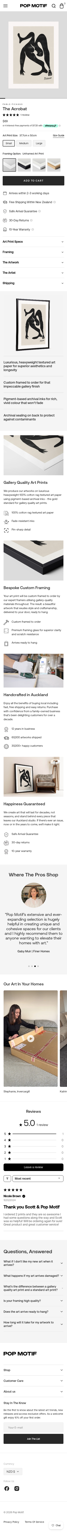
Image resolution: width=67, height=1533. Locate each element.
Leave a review (33, 1167)
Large (40, 144)
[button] (5, 6)
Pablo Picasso (13, 104)
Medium (25, 144)
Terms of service (34, 1521)
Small (10, 144)
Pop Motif (18, 1512)
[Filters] (7, 1178)
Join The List (33, 1438)
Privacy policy (11, 1521)
